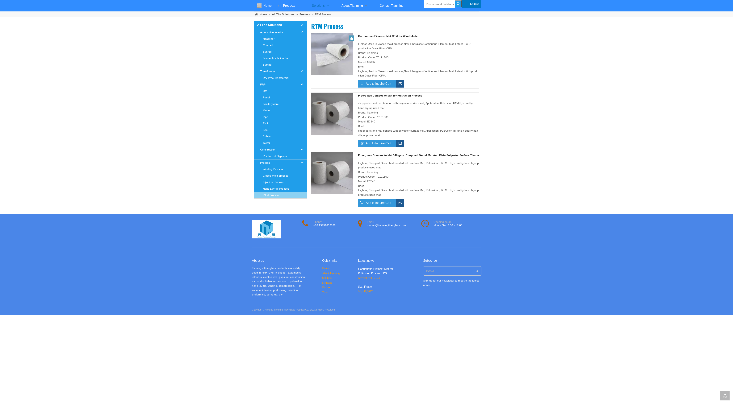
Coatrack (268, 45)
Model (266, 110)
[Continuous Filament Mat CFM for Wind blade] (332, 54)
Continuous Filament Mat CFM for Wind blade (388, 36)
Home (325, 268)
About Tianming (331, 273)
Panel (266, 97)
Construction (267, 149)
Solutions (327, 278)
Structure (327, 282)
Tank (266, 123)
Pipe (265, 116)
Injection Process (273, 182)
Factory (326, 287)
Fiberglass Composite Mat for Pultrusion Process (390, 95)
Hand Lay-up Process (276, 188)
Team (325, 292)
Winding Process (273, 169)
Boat (265, 129)
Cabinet (267, 136)
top (725, 395)
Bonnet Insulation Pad (276, 58)
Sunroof (267, 51)
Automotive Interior (271, 32)
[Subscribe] (477, 270)
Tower (266, 142)
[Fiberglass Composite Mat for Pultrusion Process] (332, 113)
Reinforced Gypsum (275, 156)
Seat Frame (365, 286)
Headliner (268, 38)
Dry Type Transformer (276, 77)
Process (265, 162)
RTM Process (271, 195)
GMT (266, 91)
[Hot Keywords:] (458, 3)
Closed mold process (275, 175)
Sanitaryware (271, 103)
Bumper (267, 64)
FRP (263, 84)
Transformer (267, 71)
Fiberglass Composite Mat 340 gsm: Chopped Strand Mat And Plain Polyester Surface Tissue (418, 155)
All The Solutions (269, 25)
